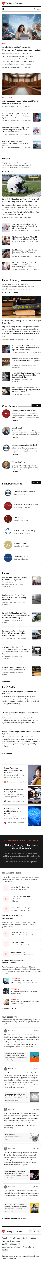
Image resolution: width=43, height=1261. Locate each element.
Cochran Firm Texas (21, 242)
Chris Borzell (17, 428)
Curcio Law (18, 394)
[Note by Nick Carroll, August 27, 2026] (21, 1046)
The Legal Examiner (14, 1256)
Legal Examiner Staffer (12, 67)
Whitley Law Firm (10, 638)
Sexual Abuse (7, 98)
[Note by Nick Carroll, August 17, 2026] (21, 1125)
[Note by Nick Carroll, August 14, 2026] (21, 1163)
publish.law (35, 1256)
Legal (4, 43)
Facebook (5, 1258)
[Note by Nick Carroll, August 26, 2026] (21, 1085)
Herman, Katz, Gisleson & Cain (24, 411)
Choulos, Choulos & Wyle (13, 218)
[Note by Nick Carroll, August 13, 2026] (21, 1199)
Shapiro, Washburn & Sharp (13, 339)
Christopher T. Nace (19, 462)
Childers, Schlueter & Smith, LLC (25, 365)
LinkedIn (13, 1258)
